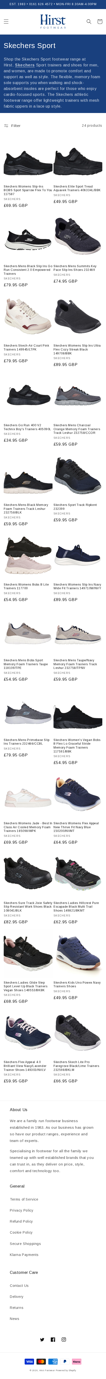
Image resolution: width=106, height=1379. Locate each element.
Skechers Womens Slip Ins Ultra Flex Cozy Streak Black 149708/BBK (77, 349)
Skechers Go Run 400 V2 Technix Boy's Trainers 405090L (27, 427)
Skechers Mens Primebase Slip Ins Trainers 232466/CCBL (27, 742)
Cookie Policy (21, 1232)
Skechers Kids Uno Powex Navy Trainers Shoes (77, 984)
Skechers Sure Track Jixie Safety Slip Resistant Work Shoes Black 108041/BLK (28, 906)
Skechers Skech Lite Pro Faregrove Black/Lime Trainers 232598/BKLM (76, 1065)
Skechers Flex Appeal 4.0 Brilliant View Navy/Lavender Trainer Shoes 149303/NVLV (25, 1065)
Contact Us (19, 1286)
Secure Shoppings (25, 1244)
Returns (16, 1308)
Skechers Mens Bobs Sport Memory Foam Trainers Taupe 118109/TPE (26, 664)
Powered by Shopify (66, 1370)
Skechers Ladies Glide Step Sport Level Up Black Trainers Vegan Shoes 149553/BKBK (25, 986)
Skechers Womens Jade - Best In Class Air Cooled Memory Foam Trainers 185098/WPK (28, 827)
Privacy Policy (21, 1210)
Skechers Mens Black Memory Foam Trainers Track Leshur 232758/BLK (26, 508)
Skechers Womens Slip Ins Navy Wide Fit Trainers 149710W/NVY (77, 586)
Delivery (17, 1297)
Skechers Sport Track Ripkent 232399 (75, 507)
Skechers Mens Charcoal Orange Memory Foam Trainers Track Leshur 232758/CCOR (76, 429)
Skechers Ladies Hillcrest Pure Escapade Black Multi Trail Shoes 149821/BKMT (76, 906)
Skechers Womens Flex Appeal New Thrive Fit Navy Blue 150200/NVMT (76, 827)
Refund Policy (21, 1221)
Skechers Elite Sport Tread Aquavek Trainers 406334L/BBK (77, 188)
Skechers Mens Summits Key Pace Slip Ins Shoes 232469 (75, 268)
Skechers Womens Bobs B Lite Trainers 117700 (26, 586)
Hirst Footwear (47, 1370)
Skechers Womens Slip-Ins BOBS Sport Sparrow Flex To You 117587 (28, 190)
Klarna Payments (24, 1255)
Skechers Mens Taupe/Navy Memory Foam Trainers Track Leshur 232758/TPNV (75, 664)
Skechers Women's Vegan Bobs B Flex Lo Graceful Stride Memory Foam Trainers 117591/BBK (76, 745)
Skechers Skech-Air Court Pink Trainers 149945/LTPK (26, 347)
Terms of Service (24, 1199)
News (14, 1319)
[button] (6, 21)
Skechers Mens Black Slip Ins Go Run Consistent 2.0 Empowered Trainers (28, 270)
